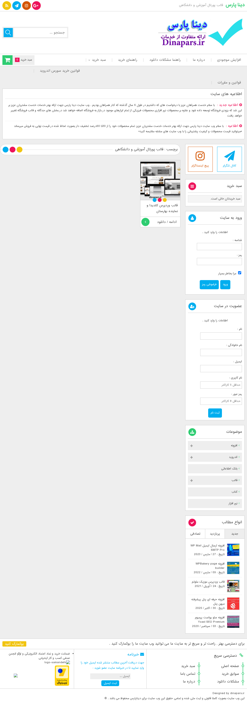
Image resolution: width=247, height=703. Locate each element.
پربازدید (215, 533)
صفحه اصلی (230, 666)
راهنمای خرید (127, 59)
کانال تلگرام (229, 166)
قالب (234, 480)
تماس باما (187, 673)
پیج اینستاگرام (200, 166)
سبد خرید (99, 59)
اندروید (233, 457)
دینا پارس (235, 4)
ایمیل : (234, 361)
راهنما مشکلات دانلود (165, 59)
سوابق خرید (230, 673)
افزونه (234, 445)
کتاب (234, 492)
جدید (234, 533)
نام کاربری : (234, 378)
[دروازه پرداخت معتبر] (62, 685)
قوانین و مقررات (229, 82)
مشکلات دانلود (228, 681)
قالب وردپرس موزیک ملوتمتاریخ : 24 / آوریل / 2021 (208, 584)
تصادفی (195, 533)
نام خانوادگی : (234, 345)
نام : (234, 329)
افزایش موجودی (229, 59)
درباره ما (199, 59)
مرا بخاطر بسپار (227, 273)
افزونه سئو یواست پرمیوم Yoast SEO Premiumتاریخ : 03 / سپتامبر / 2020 (208, 621)
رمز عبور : (234, 394)
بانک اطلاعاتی (229, 469)
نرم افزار (233, 503)
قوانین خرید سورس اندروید (60, 70)
